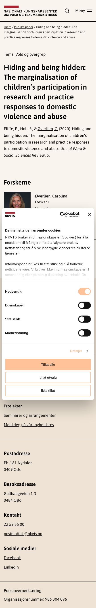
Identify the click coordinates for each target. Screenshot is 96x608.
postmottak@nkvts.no (23, 533)
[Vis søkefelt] (66, 10)
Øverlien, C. (48, 128)
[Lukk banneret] (89, 214)
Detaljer (76, 351)
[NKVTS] (30, 11)
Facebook (12, 557)
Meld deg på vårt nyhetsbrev (29, 424)
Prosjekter (13, 406)
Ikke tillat (48, 390)
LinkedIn (11, 567)
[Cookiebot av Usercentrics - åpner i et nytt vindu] (60, 215)
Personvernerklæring (22, 590)
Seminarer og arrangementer (30, 415)
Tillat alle (48, 364)
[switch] (84, 305)
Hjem (7, 27)
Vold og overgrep (30, 54)
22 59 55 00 (14, 524)
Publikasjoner (23, 27)
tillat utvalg (48, 377)
